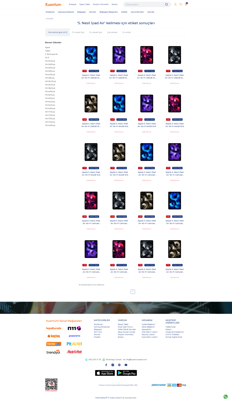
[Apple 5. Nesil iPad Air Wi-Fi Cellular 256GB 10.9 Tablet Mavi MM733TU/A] (147, 152)
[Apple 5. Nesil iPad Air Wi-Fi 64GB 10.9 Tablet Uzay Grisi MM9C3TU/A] (91, 152)
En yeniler (127, 32)
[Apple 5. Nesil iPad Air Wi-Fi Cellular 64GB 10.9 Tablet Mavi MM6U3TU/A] (175, 201)
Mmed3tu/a (50, 125)
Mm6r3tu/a (49, 95)
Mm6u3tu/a (50, 102)
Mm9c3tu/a (50, 61)
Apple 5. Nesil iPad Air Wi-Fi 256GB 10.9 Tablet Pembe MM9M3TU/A (146, 76)
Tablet (47, 51)
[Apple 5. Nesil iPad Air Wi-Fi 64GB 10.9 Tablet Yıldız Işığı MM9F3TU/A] (119, 152)
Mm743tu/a (50, 122)
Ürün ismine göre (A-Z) (57, 32)
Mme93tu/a (50, 108)
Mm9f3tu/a (50, 71)
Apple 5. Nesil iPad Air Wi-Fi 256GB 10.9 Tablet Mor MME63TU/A (118, 76)
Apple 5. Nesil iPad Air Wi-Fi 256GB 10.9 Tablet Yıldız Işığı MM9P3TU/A (91, 125)
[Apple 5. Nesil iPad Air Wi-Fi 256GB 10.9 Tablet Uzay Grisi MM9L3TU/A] (175, 55)
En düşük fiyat (78, 32)
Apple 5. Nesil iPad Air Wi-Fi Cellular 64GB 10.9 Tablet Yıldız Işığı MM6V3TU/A (175, 270)
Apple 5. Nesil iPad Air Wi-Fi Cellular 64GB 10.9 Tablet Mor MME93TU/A (91, 270)
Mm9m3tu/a (50, 81)
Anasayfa (49, 18)
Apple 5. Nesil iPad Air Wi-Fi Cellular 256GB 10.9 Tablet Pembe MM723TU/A (91, 222)
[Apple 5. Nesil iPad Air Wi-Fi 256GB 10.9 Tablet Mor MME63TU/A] (119, 55)
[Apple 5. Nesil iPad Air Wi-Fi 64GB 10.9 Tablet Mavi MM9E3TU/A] (119, 103)
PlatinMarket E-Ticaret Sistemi (108, 398)
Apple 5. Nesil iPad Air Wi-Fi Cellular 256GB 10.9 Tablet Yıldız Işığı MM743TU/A (147, 222)
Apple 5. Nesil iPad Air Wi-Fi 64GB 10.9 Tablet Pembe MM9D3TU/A (175, 125)
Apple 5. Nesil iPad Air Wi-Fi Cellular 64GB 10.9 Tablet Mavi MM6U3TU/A (175, 222)
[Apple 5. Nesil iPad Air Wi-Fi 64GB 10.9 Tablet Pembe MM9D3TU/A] (175, 103)
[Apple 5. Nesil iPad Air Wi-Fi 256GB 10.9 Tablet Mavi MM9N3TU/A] (91, 55)
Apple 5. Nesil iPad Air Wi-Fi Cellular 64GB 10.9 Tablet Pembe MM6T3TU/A (119, 270)
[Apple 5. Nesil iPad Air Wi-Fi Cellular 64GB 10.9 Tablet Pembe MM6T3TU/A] (119, 249)
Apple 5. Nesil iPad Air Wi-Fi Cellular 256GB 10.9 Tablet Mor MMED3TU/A (175, 173)
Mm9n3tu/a (50, 85)
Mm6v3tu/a (50, 105)
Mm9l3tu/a (49, 78)
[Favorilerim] (180, 4)
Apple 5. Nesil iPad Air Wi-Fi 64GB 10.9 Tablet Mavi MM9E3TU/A (119, 125)
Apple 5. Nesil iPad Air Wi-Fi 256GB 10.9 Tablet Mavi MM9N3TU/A (91, 76)
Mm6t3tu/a (50, 98)
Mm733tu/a (50, 119)
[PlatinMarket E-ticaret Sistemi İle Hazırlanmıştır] (159, 385)
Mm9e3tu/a (50, 68)
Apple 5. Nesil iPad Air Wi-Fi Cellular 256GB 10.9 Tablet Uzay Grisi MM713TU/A (119, 222)
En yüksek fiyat (95, 32)
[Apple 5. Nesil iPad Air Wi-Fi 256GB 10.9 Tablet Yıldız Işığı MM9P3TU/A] (91, 103)
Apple (47, 47)
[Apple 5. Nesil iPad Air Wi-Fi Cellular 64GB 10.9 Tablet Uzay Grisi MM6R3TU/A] (147, 249)
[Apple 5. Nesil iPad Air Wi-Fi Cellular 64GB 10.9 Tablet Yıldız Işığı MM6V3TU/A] (175, 249)
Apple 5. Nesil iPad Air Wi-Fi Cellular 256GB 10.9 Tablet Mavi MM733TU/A (147, 173)
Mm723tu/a (50, 115)
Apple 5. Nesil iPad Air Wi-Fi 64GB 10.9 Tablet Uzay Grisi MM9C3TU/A (91, 173)
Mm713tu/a (50, 112)
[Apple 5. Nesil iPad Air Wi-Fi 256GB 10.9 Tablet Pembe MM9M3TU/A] (147, 55)
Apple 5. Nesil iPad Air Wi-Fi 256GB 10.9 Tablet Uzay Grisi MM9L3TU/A (174, 76)
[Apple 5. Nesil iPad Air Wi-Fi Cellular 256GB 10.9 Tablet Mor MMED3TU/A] (175, 152)
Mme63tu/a (50, 91)
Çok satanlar (112, 32)
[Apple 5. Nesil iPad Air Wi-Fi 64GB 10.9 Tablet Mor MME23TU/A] (147, 103)
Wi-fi (47, 58)
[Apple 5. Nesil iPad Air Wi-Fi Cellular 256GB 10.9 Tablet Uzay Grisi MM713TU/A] (119, 201)
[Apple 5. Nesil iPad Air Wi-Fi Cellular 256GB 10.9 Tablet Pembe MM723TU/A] (91, 201)
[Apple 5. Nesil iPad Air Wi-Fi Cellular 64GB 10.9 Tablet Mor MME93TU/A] (91, 249)
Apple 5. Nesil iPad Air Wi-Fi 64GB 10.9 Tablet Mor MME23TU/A (147, 125)
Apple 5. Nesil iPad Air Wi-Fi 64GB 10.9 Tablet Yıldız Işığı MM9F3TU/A (119, 173)
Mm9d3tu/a (50, 64)
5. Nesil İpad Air (51, 54)
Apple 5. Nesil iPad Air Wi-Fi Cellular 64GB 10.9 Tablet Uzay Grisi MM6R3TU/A (147, 270)
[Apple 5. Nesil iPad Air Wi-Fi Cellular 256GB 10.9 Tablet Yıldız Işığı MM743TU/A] (147, 201)
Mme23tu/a (50, 74)
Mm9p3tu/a (50, 88)
